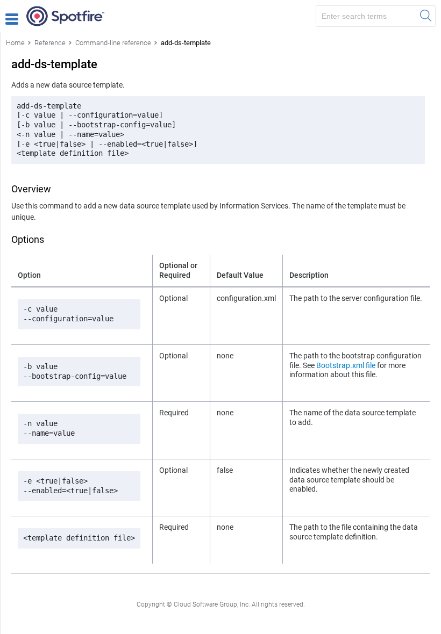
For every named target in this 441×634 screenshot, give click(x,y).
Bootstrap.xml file (345, 365)
